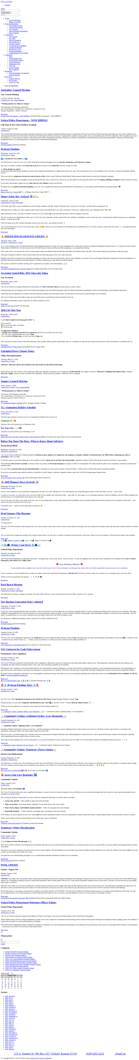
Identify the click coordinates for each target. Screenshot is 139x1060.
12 (8, 983)
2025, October (10, 1014)
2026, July (9, 998)
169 (6, 953)
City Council (13, 36)
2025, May (9, 1023)
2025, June (9, 1022)
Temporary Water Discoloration (11, 823)
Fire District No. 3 (15, 42)
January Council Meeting (14, 381)
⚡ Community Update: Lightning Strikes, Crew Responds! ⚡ (21, 711)
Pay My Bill (13, 80)
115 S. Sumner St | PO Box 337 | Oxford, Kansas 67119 (45, 1053)
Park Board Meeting (11, 584)
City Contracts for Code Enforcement (13, 645)
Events (12, 155)
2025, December (11, 1011)
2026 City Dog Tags (7, 306)
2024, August (10, 1040)
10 (6, 952)
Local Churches (14, 67)
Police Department (15, 40)
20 (12, 985)
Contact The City (14, 78)
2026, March (9, 1005)
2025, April (9, 1025)
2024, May (9, 1045)
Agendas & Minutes (15, 47)
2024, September (11, 1038)
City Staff (12, 38)
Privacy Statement (46, 1058)
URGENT (4, 242)
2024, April (9, 1047)
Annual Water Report (16, 27)
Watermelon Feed (14, 64)
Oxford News (5, 100)
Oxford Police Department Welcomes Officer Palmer (18, 898)
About (7, 18)
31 (2, 988)
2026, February (10, 1007)
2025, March (9, 1027)
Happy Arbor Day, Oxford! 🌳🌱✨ (13, 192)
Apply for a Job (14, 82)
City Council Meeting (17, 100)
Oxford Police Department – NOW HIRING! (15, 116)
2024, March (9, 1049)
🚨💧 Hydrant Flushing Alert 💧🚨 (13, 681)
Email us (120, 1053)
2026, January (10, 1009)
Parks (11, 57)
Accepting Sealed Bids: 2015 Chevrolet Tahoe (16, 269)
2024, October (10, 1036)
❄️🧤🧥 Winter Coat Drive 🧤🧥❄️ (13, 540)
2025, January (10, 1031)
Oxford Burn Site (14, 62)
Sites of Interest (14, 33)
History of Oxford (15, 22)
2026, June (9, 1000)
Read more (4, 114)
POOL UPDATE (6, 860)
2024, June (9, 1043)
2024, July (9, 1042)
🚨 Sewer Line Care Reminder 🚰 (12, 770)
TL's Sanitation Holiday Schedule (11, 403)
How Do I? (8, 77)
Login (3, 8)
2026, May (9, 1002)
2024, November (11, 1034)
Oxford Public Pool (15, 58)
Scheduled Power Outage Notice (11, 347)
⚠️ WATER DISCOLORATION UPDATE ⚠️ (24, 236)
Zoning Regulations (15, 51)
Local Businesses (14, 75)
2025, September (11, 1016)
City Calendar (13, 29)
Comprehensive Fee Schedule (18, 53)
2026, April (9, 1003)
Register (7, 5)
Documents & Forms (15, 26)
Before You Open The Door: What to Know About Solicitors (20, 437)
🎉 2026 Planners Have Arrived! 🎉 (13, 478)
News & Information (11, 24)
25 (5, 986)
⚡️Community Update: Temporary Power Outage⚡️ (18, 745)
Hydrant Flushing (6, 145)
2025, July (9, 1020)
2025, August (10, 1018)
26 (8, 986)
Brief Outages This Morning (15, 513)
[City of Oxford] (6, 2)
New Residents (14, 69)
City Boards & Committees (17, 46)
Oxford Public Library (16, 60)
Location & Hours (15, 20)
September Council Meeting (15, 90)
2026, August (10, 996)
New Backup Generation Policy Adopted (22, 601)
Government (9, 35)
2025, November (11, 1012)
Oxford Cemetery (14, 44)
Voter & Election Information (18, 31)
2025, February (10, 1029)
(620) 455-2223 (95, 1053)
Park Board (19, 202)
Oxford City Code (15, 49)
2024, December (11, 1033)
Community (9, 55)
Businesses (8, 71)
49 (6, 955)
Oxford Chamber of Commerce (19, 73)
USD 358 (12, 66)
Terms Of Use (35, 1058)
